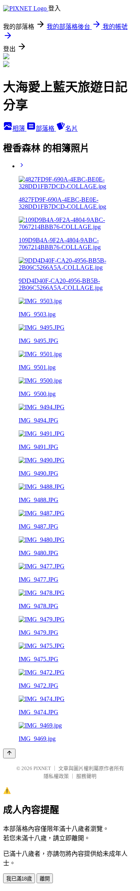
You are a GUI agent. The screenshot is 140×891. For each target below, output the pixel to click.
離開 (45, 879)
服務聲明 (86, 776)
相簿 (19, 128)
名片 (71, 128)
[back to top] (9, 753)
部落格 (46, 128)
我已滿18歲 (19, 879)
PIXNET (42, 768)
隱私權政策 (56, 776)
